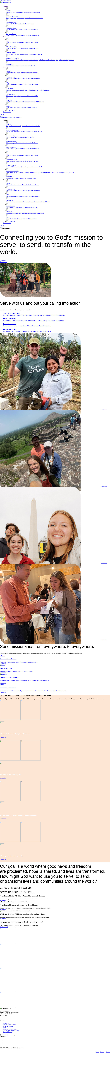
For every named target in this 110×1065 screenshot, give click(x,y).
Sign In (2, 114)
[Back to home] (5, 2)
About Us (5, 67)
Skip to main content (5, 0)
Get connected (3, 262)
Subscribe (3, 1036)
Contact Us (12, 110)
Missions (5, 6)
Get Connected (7, 112)
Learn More (3, 260)
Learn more (104, 409)
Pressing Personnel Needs (9, 1029)
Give (4, 37)
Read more (3, 900)
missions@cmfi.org (5, 1017)
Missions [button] (5, 120)
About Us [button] (5, 179)
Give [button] (4, 150)
